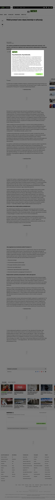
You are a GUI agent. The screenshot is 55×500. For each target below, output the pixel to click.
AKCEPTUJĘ (39, 74)
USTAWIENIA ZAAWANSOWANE (19, 74)
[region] (27, 63)
